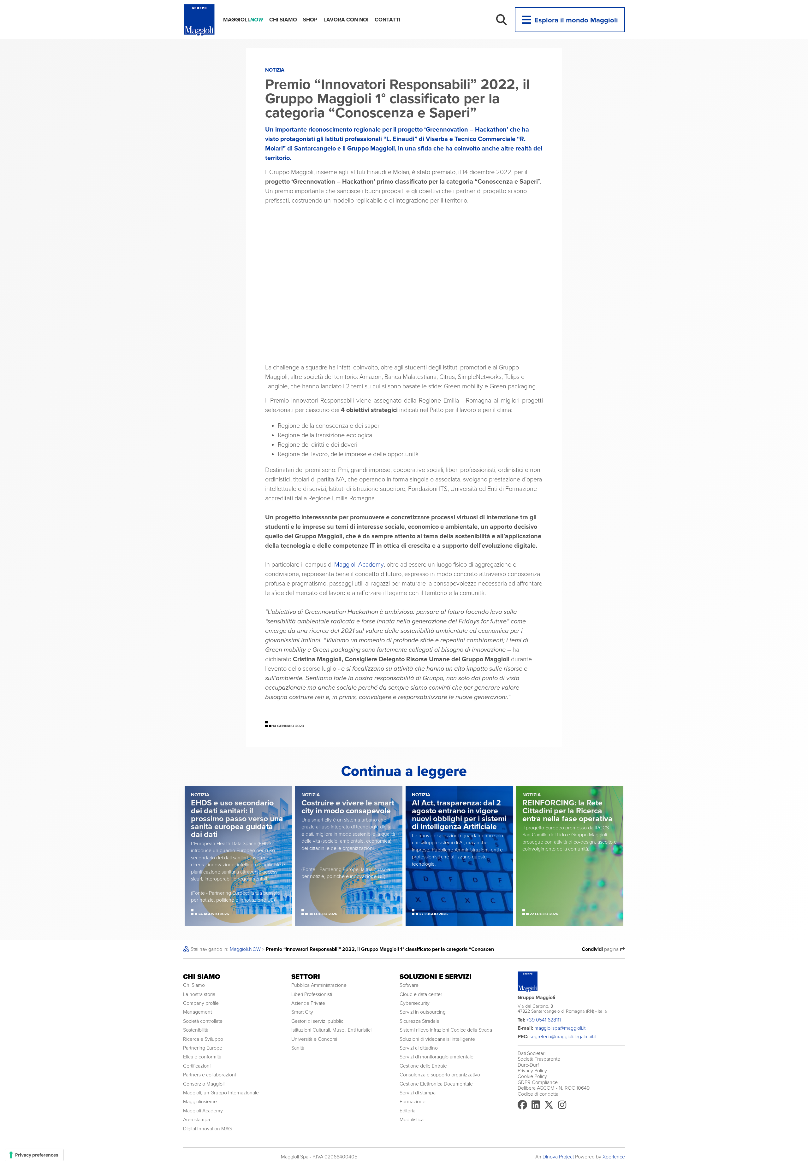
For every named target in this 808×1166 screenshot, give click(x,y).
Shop (310, 19)
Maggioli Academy (359, 564)
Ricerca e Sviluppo (203, 1039)
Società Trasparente (539, 1059)
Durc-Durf (528, 1065)
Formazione (412, 1101)
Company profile (201, 1003)
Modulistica (412, 1119)
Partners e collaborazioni (209, 1075)
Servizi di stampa (418, 1093)
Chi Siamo (283, 19)
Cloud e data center (421, 994)
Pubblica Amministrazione (319, 985)
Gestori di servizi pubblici (317, 1021)
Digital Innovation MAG (207, 1129)
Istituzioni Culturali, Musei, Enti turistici (331, 1030)
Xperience (614, 1157)
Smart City (302, 1012)
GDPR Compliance (538, 1082)
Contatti (388, 19)
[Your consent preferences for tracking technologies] (34, 1155)
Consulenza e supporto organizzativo (440, 1075)
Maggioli (243, 19)
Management (197, 1012)
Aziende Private (308, 1003)
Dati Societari (531, 1053)
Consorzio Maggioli (203, 1084)
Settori (305, 977)
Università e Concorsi (314, 1039)
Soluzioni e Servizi (436, 977)
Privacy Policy (532, 1071)
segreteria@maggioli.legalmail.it (563, 1037)
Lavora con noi (346, 19)
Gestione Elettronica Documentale (436, 1084)
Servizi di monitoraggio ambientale (436, 1057)
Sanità (297, 1048)
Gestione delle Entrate (423, 1066)
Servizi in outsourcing (423, 1012)
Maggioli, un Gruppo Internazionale (221, 1093)
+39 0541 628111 (543, 1020)
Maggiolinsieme (200, 1101)
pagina (601, 949)
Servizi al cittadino (419, 1048)
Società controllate (203, 1021)
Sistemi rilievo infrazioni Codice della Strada (446, 1030)
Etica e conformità (202, 1057)
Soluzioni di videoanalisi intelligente (437, 1039)
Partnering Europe (202, 1048)
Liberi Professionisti (311, 994)
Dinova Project (558, 1157)
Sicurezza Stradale (419, 1021)
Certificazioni (197, 1066)
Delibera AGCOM (536, 1088)
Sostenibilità (195, 1030)
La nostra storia (199, 994)
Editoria (407, 1111)
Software (409, 985)
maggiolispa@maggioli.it (559, 1028)
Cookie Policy (532, 1076)
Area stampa (196, 1119)
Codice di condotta (538, 1094)
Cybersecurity (415, 1003)
